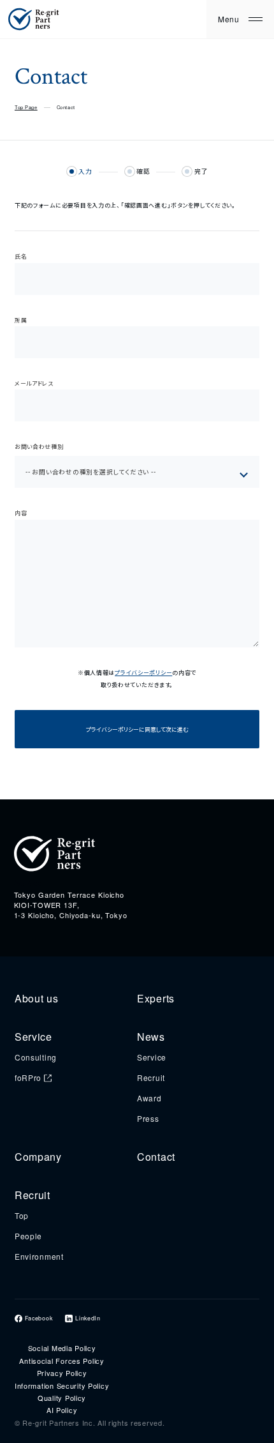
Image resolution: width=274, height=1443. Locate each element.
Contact (156, 1156)
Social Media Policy (62, 1348)
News (151, 1036)
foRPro (28, 1077)
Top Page (26, 106)
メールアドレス (34, 383)
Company (38, 1156)
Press (148, 1118)
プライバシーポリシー (143, 673)
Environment (39, 1256)
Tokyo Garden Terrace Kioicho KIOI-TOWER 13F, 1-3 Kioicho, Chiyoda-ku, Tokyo (70, 904)
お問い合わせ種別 (39, 446)
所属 (21, 320)
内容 (21, 513)
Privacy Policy (62, 1373)
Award (149, 1097)
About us (37, 998)
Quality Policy (62, 1398)
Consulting (36, 1057)
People (28, 1235)
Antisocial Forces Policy (61, 1361)
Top (22, 1215)
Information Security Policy (62, 1386)
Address (28, 883)
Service (33, 1036)
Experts (156, 998)
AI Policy (62, 1410)
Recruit (151, 1077)
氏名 (21, 256)
